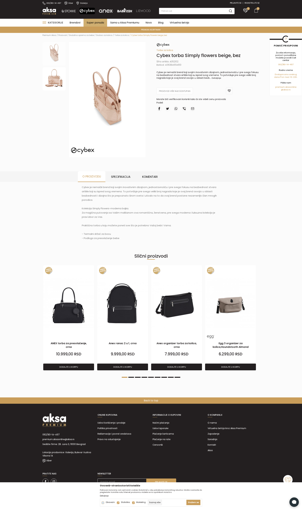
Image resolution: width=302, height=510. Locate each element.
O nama (212, 422)
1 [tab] (124, 377)
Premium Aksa (49, 35)
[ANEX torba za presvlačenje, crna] (68, 303)
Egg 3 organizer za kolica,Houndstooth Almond (231, 345)
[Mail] (192, 108)
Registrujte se (252, 3)
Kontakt (212, 444)
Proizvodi (62, 35)
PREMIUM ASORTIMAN (150, 29)
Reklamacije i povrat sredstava (114, 433)
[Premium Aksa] (49, 10)
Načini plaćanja (161, 422)
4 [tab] (144, 377)
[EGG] (211, 336)
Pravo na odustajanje (109, 439)
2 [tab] (131, 377)
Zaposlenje (213, 433)
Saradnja (212, 439)
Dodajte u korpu (68, 366)
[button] (197, 11)
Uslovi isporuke (160, 428)
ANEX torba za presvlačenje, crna (69, 345)
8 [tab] (171, 377)
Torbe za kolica (122, 35)
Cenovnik (158, 444)
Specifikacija (120, 177)
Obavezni (110, 502)
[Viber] (184, 108)
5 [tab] (151, 377)
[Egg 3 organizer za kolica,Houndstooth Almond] (230, 303)
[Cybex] (83, 150)
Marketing (141, 502)
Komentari (150, 177)
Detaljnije (216, 78)
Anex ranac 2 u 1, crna (123, 343)
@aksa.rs (286, 89)
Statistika (125, 502)
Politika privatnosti (107, 428)
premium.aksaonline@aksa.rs (58, 439)
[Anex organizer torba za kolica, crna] (176, 303)
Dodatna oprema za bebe (81, 35)
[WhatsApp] (176, 108)
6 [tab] (157, 377)
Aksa (210, 450)
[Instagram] (54, 481)
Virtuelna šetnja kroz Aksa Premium (227, 428)
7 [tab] (164, 377)
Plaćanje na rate (162, 439)
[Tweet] (167, 108)
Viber (49, 460)
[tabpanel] (68, 318)
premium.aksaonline (285, 86)
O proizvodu (91, 176)
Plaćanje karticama (163, 433)
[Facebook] (159, 108)
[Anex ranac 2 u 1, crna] (122, 303)
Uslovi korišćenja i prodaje (111, 422)
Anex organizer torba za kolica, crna (177, 345)
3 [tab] (138, 377)
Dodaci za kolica (104, 35)
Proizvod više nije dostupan (174, 91)
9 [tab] (177, 377)
